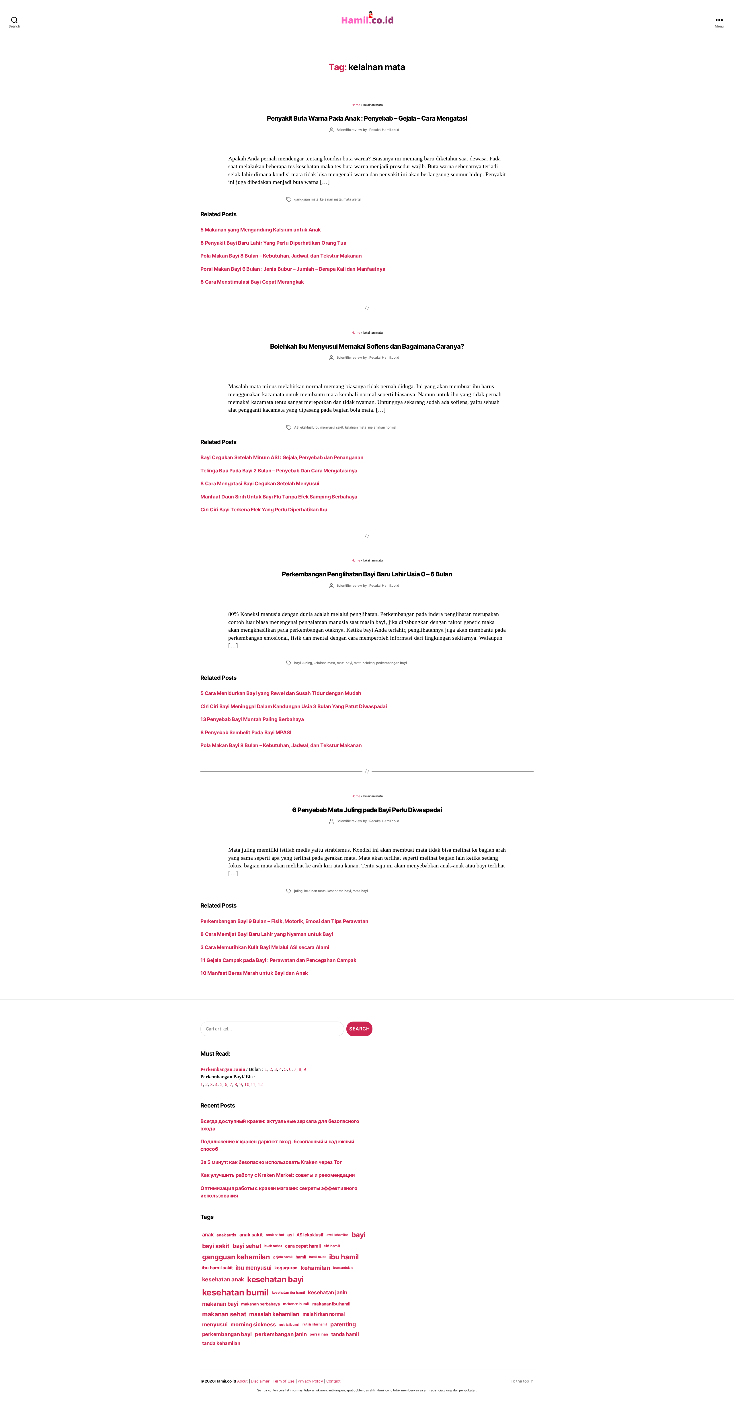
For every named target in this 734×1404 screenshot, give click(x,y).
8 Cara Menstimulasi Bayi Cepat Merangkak (252, 282)
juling (298, 891)
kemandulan (342, 1268)
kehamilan (315, 1267)
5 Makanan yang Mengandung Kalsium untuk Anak (260, 230)
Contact (333, 1381)
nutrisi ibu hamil (314, 1324)
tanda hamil (345, 1334)
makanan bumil (296, 1304)
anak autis (226, 1234)
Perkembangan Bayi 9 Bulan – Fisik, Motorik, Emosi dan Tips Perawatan (284, 921)
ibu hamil (344, 1257)
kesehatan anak (223, 1279)
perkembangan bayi (391, 663)
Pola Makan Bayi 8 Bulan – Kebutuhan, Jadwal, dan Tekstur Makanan (281, 256)
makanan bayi (220, 1303)
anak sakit (251, 1235)
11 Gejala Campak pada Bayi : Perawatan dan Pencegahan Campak (280, 960)
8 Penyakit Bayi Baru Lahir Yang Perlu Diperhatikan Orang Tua (273, 243)
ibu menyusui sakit (329, 427)
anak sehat (275, 1235)
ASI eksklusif (303, 427)
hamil (301, 1256)
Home (356, 105)
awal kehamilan (337, 1235)
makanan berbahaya (260, 1303)
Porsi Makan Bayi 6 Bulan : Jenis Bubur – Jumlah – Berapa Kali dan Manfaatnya (292, 269)
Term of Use (283, 1381)
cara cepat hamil (303, 1246)
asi (290, 1235)
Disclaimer (260, 1381)
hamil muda (317, 1257)
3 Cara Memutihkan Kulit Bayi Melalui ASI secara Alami (264, 947)
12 (260, 1084)
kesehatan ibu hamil (288, 1292)
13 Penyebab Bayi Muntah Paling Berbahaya (252, 719)
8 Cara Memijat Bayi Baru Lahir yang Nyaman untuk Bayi (266, 934)
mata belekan (364, 663)
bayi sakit (215, 1246)
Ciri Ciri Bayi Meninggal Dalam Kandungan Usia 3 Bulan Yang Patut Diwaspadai (293, 706)
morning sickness (253, 1324)
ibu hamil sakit (217, 1268)
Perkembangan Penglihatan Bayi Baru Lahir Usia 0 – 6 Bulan (367, 574)
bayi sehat (247, 1245)
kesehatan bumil (235, 1292)
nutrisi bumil (289, 1324)
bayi (359, 1234)
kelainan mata (330, 199)
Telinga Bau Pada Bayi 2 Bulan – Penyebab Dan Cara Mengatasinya (278, 471)
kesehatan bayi (339, 891)
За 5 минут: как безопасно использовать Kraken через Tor (271, 1162)
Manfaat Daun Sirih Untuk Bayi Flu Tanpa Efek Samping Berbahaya (278, 497)
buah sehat (273, 1246)
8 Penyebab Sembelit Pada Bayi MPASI (245, 732)
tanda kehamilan (221, 1343)
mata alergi (352, 199)
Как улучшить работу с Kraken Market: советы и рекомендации (277, 1175)
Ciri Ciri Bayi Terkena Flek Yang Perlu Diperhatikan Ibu (263, 509)
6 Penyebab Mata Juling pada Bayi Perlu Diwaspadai (367, 810)
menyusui (215, 1324)
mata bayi (344, 663)
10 (246, 1084)
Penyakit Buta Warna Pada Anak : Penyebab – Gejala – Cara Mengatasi (367, 118)
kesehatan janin (327, 1292)
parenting (343, 1324)
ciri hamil (332, 1246)
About (242, 1381)
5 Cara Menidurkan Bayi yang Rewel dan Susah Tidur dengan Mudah (280, 693)
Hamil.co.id (225, 1381)
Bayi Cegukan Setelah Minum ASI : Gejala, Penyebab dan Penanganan (281, 457)
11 (253, 1084)
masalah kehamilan (274, 1314)
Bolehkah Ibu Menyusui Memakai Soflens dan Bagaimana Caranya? (367, 346)
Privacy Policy (310, 1381)
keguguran (286, 1268)
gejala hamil (282, 1257)
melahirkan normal (382, 427)
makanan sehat (224, 1314)
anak (208, 1235)
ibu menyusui (254, 1267)
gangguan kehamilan (236, 1257)
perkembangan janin (281, 1334)
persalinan (319, 1334)
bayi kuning (303, 663)
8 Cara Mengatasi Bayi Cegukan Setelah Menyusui (259, 483)
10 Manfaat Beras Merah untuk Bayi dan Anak (254, 973)
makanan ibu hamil (331, 1304)
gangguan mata (306, 199)
